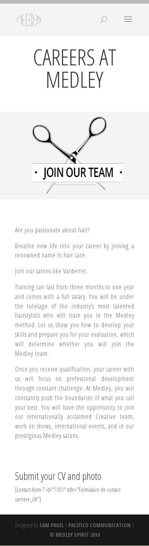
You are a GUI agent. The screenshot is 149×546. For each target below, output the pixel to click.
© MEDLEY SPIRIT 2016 (75, 534)
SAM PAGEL (51, 525)
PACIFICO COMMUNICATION (99, 525)
